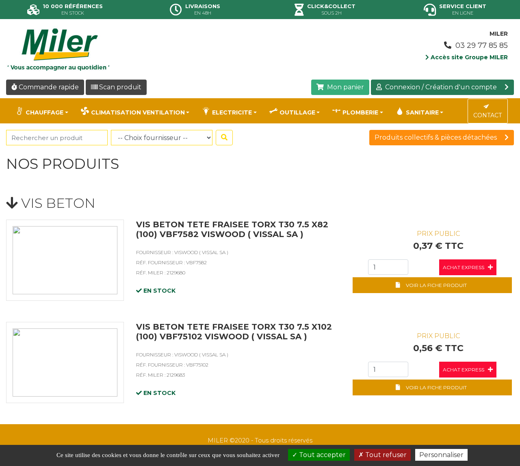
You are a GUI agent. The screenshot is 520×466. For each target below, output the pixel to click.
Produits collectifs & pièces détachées (436, 137)
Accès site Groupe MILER (468, 57)
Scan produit (119, 87)
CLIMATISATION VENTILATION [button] (138, 112)
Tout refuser (385, 455)
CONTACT (487, 115)
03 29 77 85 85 (480, 45)
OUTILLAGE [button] (297, 112)
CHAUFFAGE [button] (44, 112)
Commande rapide (48, 87)
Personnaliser (441, 455)
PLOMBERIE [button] (360, 112)
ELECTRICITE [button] (232, 112)
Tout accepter (321, 455)
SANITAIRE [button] (422, 112)
